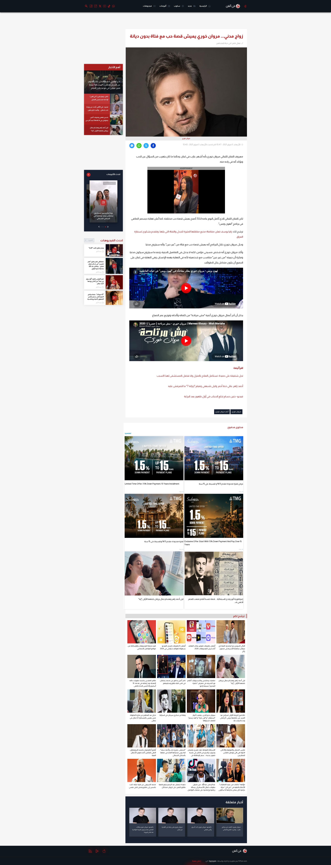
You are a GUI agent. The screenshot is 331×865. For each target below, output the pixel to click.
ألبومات (163, 6)
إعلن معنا (196, 861)
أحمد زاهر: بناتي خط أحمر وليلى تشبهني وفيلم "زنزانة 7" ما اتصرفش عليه (205, 386)
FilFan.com (242, 861)
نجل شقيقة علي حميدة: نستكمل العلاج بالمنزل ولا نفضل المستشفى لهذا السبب (200, 375)
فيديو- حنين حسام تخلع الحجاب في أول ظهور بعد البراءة (213, 396)
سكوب (177, 6)
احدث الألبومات (113, 174)
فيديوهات (147, 6)
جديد (190, 6)
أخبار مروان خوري (221, 412)
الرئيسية (203, 6)
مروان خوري (236, 412)
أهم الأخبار (114, 67)
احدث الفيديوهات (105, 240)
